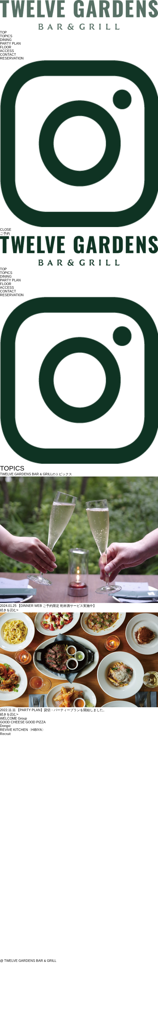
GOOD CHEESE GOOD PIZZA (23, 722)
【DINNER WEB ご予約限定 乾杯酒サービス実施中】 (48, 605)
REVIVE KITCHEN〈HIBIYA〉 (22, 730)
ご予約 (5, 233)
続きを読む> (9, 610)
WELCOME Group (13, 718)
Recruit (5, 734)
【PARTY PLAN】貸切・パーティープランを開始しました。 (53, 710)
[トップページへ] (79, 28)
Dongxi (5, 726)
